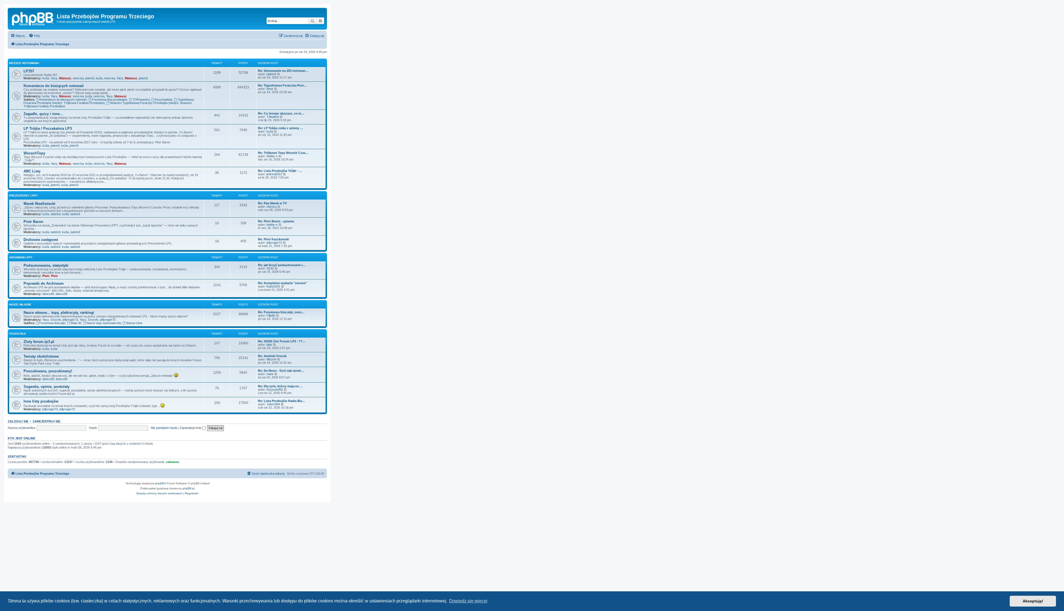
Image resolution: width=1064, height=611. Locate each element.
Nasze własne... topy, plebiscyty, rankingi (59, 312)
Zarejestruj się (46, 421)
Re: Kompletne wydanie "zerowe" (282, 283)
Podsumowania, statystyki (46, 265)
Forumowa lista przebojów (109, 99)
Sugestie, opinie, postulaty (47, 387)
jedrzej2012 (274, 174)
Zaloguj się (18, 421)
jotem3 (89, 78)
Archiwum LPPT (20, 257)
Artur (270, 88)
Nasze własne (20, 304)
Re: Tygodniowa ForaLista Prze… (282, 85)
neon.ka (78, 78)
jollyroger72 (274, 242)
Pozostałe (17, 333)
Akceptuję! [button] (1033, 601)
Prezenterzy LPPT (23, 195)
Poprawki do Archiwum (44, 283)
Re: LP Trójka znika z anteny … (280, 128)
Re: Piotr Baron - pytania (276, 221)
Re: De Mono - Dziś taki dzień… (281, 370)
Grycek (56, 319)
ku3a (45, 78)
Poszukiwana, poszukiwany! (48, 371)
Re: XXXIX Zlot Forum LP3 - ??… (282, 341)
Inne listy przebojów (41, 401)
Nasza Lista (134, 323)
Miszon (271, 359)
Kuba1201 (273, 286)
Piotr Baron (33, 222)
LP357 (29, 71)
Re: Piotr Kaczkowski (273, 239)
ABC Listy (32, 171)
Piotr (45, 276)
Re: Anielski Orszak (272, 356)
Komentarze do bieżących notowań (54, 86)
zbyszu (272, 206)
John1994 (273, 404)
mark (270, 374)
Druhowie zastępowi (41, 240)
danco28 (48, 294)
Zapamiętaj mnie (191, 427)
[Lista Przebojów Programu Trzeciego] (33, 18)
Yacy (54, 78)
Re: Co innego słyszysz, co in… (281, 113)
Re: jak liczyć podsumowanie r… (282, 265)
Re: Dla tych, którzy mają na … (280, 386)
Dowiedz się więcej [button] (468, 601)
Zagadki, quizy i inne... (43, 114)
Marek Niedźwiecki (39, 204)
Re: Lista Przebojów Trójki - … (280, 170)
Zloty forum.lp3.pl (39, 342)
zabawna (172, 462)
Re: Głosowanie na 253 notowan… (283, 70)
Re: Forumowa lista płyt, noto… (281, 312)
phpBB (159, 483)
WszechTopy (34, 153)
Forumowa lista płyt (52, 323)
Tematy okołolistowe (41, 356)
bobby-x (272, 156)
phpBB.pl (189, 488)
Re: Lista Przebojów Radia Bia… (281, 401)
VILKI (270, 268)
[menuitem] (34, 35)
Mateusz (65, 78)
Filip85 (271, 315)
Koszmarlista (163, 99)
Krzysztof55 (275, 389)
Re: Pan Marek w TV (272, 203)
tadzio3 (271, 74)
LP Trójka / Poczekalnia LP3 (48, 128)
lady (269, 344)
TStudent (273, 116)
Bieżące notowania (24, 63)
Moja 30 (76, 323)
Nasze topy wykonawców (103, 323)
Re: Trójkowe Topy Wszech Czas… (283, 152)
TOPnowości (141, 99)
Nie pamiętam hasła (164, 427)
